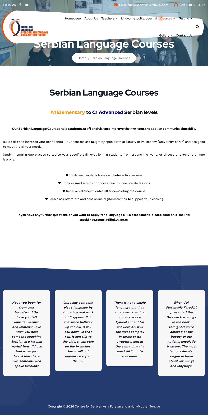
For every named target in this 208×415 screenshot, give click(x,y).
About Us (91, 18)
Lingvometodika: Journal (139, 18)
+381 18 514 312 (195, 4)
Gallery (164, 35)
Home (82, 58)
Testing (184, 18)
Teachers (107, 18)
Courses (166, 18)
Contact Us (184, 35)
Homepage (73, 18)
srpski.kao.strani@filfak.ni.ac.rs (148, 4)
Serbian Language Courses (110, 58)
